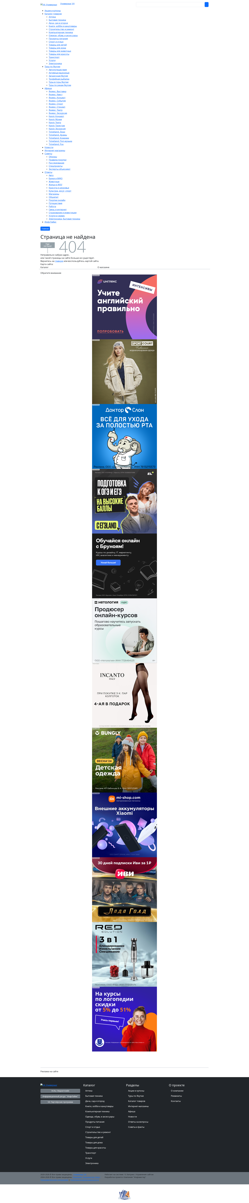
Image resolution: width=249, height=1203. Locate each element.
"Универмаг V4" (80, 1174)
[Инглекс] (124, 306)
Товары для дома (94, 1142)
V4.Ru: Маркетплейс (60, 1091)
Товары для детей (94, 1137)
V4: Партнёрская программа (60, 1102)
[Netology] (124, 630)
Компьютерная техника (97, 1111)
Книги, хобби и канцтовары (99, 1106)
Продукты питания (94, 1121)
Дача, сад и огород (94, 1101)
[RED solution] (124, 954)
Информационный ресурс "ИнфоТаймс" (60, 1096)
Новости (132, 1116)
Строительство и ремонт (98, 1132)
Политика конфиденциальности (84, 1180)
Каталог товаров (136, 1101)
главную (59, 261)
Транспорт (90, 1152)
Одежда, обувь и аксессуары (99, 1116)
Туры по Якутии (136, 1095)
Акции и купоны (136, 1090)
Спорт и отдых (92, 1127)
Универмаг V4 (67, 3)
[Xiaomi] (124, 824)
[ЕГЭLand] (124, 500)
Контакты (176, 1101)
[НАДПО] (124, 1018)
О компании (177, 1090)
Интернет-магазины (138, 1106)
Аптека (88, 1090)
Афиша (131, 1111)
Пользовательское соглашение (54, 1180)
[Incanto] (124, 695)
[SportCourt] (124, 371)
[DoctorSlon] (124, 436)
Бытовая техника (94, 1095)
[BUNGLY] (124, 759)
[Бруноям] (124, 565)
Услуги (88, 1158)
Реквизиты (176, 1095)
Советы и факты (136, 1127)
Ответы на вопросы (138, 1121)
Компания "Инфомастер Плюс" (87, 1177)
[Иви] (124, 889)
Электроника (91, 1163)
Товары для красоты (95, 1147)
